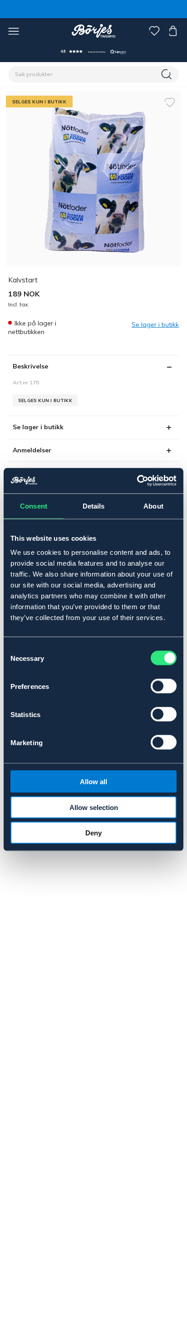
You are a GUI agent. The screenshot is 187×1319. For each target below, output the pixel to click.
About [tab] (153, 505)
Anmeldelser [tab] (32, 450)
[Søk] (167, 74)
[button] (93, 51)
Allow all (93, 782)
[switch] (164, 686)
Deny (93, 833)
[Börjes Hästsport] (94, 31)
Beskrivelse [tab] (30, 366)
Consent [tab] (33, 505)
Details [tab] (94, 505)
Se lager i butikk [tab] (38, 427)
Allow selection (93, 807)
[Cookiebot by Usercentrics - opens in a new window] (137, 481)
